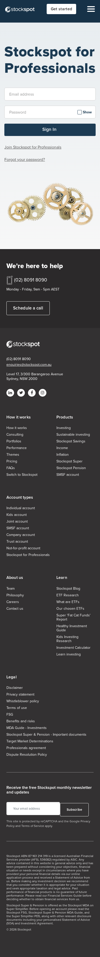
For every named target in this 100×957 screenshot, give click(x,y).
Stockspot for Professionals (28, 555)
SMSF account (67, 475)
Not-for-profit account (23, 548)
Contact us (14, 609)
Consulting (14, 435)
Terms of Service (32, 826)
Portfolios (13, 441)
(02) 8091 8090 (30, 280)
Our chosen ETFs (70, 609)
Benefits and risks (20, 721)
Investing (63, 428)
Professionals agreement (26, 748)
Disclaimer (14, 688)
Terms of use (16, 708)
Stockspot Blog (68, 589)
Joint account (17, 521)
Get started (61, 9)
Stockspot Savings (70, 441)
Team (10, 589)
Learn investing (68, 654)
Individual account (20, 508)
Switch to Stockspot (21, 475)
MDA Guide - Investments (26, 728)
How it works (16, 428)
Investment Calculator (73, 648)
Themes (12, 455)
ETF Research (67, 595)
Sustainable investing (73, 435)
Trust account (17, 542)
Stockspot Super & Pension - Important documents (46, 735)
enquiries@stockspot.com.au (29, 365)
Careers (12, 602)
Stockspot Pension (71, 468)
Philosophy (15, 595)
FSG (9, 715)
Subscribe (74, 809)
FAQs (10, 468)
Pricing (11, 461)
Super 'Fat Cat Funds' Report (73, 617)
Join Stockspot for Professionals (32, 147)
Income (62, 448)
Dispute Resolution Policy (26, 755)
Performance (16, 448)
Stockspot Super (69, 461)
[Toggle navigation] (89, 9)
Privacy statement (20, 694)
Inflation (62, 455)
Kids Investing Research (67, 639)
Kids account (16, 515)
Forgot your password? (24, 159)
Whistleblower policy (22, 701)
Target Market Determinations (29, 741)
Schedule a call (28, 308)
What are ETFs (67, 602)
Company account (20, 535)
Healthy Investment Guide (71, 628)
